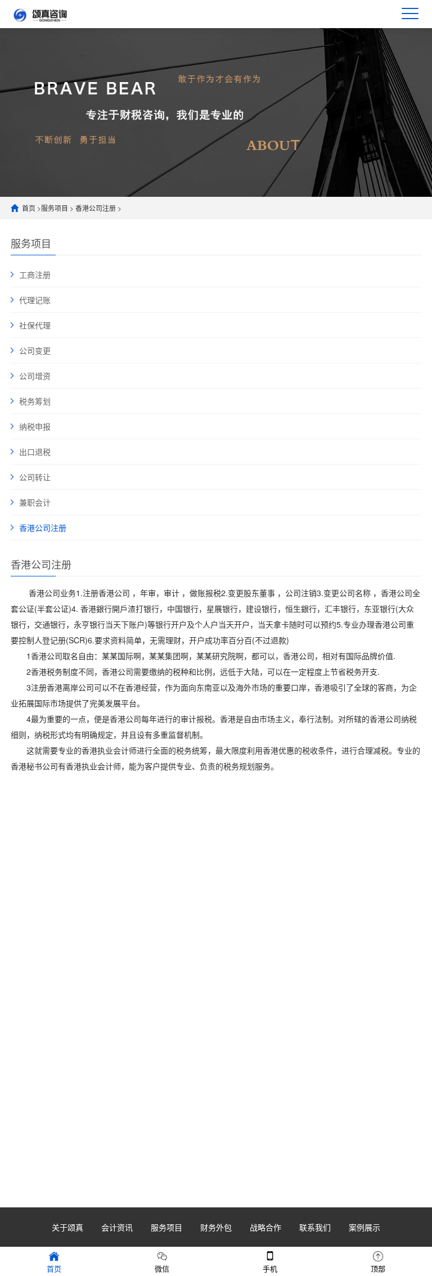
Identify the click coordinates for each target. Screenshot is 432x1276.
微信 (162, 1268)
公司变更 (35, 350)
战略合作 (265, 1227)
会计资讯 (117, 1227)
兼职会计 (35, 502)
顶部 (378, 1268)
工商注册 (35, 274)
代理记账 (35, 299)
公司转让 (35, 477)
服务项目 (54, 208)
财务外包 (216, 1227)
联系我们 (315, 1227)
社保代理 (35, 325)
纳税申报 (35, 426)
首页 (28, 208)
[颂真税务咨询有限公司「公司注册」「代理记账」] (52, 14)
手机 (270, 1268)
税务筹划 (35, 401)
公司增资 (35, 375)
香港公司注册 (95, 208)
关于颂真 (67, 1227)
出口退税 (35, 451)
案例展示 (364, 1227)
